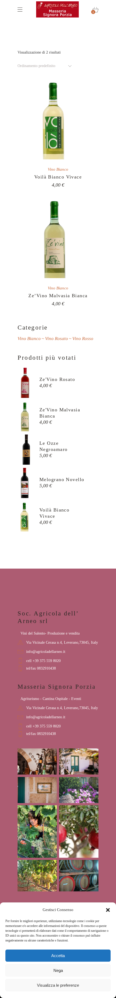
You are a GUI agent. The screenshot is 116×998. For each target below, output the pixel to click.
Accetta (58, 955)
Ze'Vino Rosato (57, 379)
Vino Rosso (82, 338)
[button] (108, 910)
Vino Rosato (56, 338)
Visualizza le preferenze (58, 985)
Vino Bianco (58, 169)
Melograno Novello (61, 479)
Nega (58, 970)
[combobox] (45, 65)
